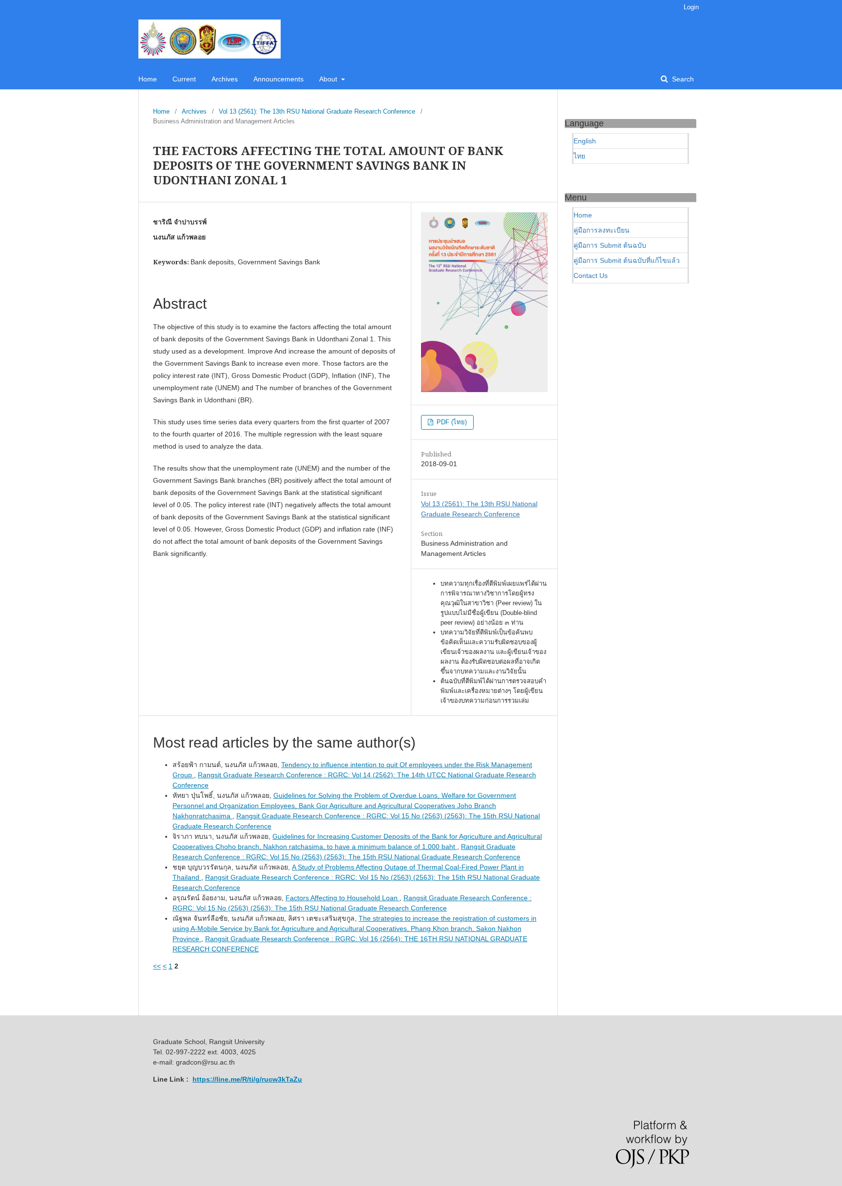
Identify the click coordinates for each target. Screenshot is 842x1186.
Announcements (278, 79)
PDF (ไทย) (451, 422)
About (329, 79)
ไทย (579, 156)
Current (184, 79)
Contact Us (591, 275)
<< (157, 966)
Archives (224, 79)
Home (147, 79)
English (585, 141)
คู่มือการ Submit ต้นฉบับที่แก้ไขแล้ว (627, 260)
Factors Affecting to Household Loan (343, 898)
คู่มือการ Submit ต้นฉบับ (610, 245)
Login (691, 7)
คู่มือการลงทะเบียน (602, 230)
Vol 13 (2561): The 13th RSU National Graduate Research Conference (317, 111)
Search (682, 79)
